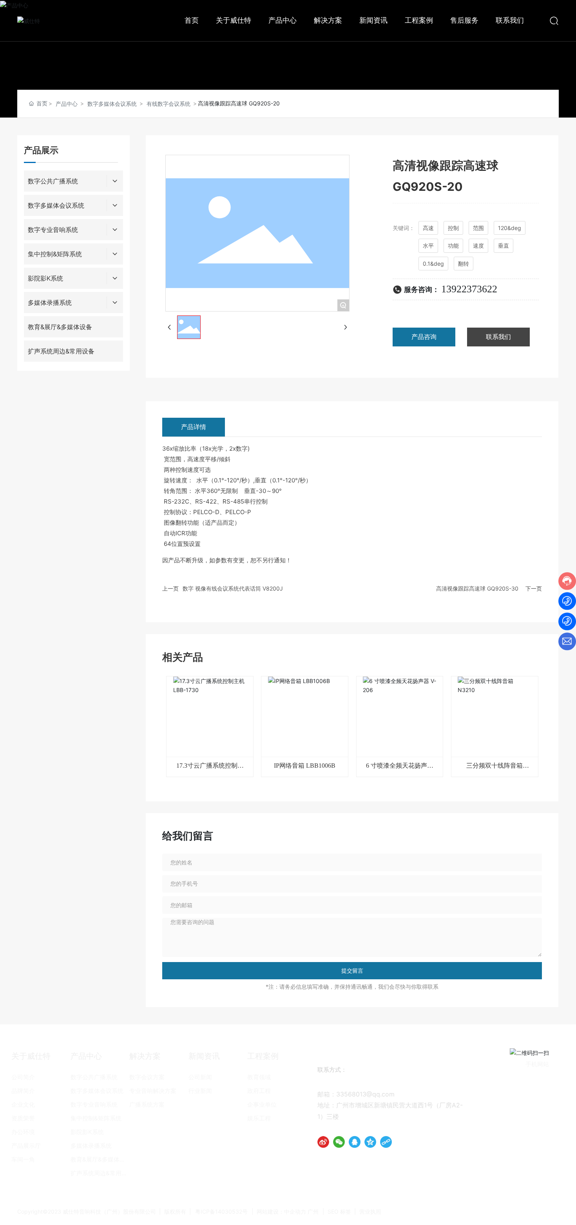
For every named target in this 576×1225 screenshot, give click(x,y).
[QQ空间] (370, 1142)
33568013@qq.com (365, 1094)
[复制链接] (386, 1142)
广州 (313, 1211)
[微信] (339, 1142)
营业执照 (370, 1211)
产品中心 (67, 103)
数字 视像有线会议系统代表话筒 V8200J (233, 588)
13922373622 (469, 289)
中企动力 (295, 1211)
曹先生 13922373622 (384, 1082)
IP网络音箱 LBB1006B (304, 765)
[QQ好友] (354, 1142)
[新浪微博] (323, 1142)
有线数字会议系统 (168, 103)
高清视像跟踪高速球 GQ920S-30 (477, 588)
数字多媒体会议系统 (112, 103)
